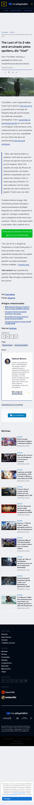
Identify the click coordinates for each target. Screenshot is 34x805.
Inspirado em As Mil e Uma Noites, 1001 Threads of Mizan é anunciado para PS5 (24, 475)
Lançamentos (6, 663)
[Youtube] (26, 681)
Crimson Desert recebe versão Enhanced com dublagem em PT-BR (24, 492)
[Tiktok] (12, 681)
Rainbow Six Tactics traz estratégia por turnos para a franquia (24, 458)
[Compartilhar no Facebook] (5, 72)
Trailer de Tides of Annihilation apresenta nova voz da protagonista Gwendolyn (24, 563)
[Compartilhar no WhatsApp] (9, 72)
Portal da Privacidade (11, 794)
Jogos (3, 672)
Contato (4, 640)
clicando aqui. (23, 264)
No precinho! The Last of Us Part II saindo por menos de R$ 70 (16, 317)
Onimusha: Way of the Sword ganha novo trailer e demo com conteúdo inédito (24, 544)
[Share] (16, 336)
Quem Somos (6, 637)
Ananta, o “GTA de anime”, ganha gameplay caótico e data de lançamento (24, 526)
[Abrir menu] (4, 4)
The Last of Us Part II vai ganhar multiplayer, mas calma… (16, 312)
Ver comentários (18, 415)
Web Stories (6, 669)
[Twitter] (7, 336)
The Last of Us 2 (7, 345)
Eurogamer (10, 294)
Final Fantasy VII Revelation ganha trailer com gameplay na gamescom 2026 (23, 582)
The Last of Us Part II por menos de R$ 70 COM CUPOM (18, 322)
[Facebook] (3, 336)
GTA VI (6, 10)
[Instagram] (7, 681)
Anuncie (4, 634)
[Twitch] (16, 681)
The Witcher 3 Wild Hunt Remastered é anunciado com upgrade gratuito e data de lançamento (24, 601)
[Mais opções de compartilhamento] (16, 72)
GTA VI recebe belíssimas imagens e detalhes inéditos (24, 441)
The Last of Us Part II (21, 345)
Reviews (4, 660)
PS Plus (4, 654)
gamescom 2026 (16, 10)
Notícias (12, 32)
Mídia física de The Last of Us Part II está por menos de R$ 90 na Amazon (17, 307)
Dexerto (11, 298)
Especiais (4, 666)
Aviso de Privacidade (19, 792)
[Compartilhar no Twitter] (12, 72)
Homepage (4, 32)
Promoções (5, 657)
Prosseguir (7, 798)
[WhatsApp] (11, 336)
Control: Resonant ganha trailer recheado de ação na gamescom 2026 (24, 509)
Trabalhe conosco (8, 643)
